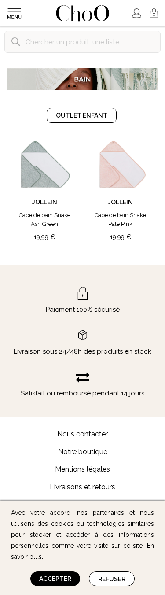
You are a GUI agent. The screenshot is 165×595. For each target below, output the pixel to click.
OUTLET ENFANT (81, 115)
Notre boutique (82, 451)
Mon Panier (150, 9)
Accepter (55, 578)
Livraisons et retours (82, 487)
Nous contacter (82, 434)
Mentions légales (82, 469)
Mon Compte (136, 13)
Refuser (111, 579)
